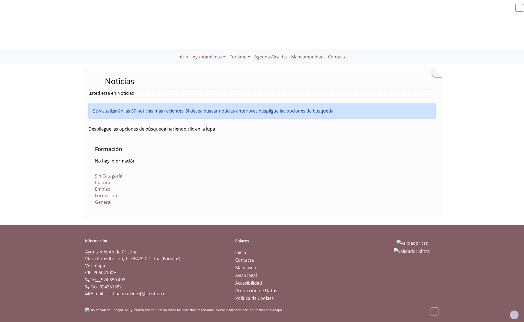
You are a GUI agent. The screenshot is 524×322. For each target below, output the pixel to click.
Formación (106, 196)
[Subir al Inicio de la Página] (514, 315)
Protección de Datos (256, 291)
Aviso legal (246, 275)
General (103, 202)
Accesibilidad (248, 283)
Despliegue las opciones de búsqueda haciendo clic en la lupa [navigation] (151, 129)
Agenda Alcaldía (270, 57)
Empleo (103, 189)
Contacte (337, 57)
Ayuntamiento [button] (207, 57)
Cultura (102, 182)
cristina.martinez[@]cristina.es (136, 294)
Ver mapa (95, 266)
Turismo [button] (238, 57)
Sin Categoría (108, 176)
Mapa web (245, 268)
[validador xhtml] (412, 251)
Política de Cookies (254, 298)
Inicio (182, 57)
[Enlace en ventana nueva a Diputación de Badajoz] (105, 310)
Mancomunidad (307, 57)
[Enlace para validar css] (412, 243)
